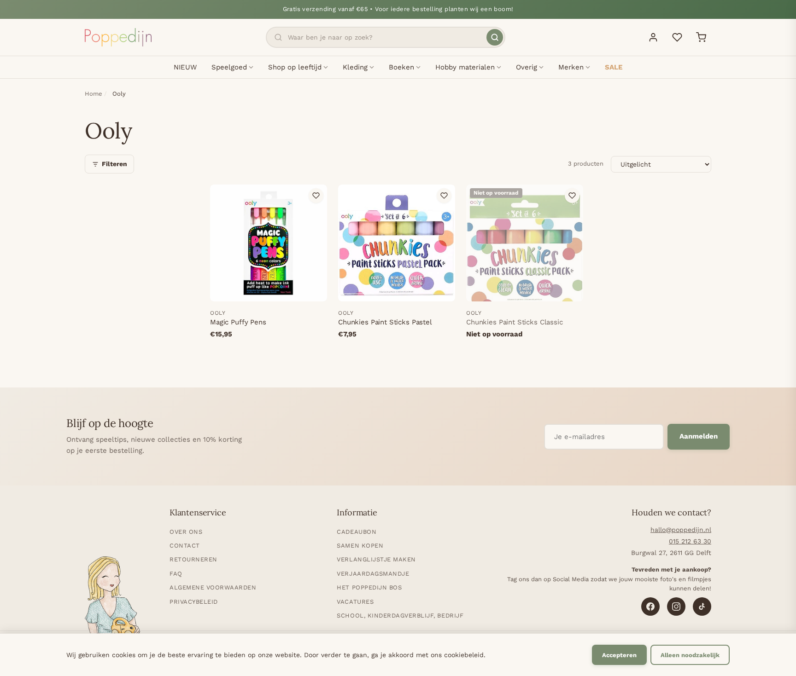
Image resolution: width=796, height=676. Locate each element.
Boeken (401, 67)
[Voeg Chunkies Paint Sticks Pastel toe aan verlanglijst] (444, 195)
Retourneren (193, 559)
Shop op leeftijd (295, 67)
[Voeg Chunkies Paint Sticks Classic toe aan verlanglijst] (572, 195)
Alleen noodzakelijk (690, 655)
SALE (613, 67)
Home (93, 93)
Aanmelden (698, 436)
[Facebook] (650, 606)
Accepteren (619, 655)
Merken (571, 67)
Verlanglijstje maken (376, 559)
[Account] (653, 37)
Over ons (186, 531)
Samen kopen (360, 545)
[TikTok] (702, 606)
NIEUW (185, 67)
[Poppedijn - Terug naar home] (118, 37)
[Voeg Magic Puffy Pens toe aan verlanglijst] (316, 195)
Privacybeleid (194, 601)
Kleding (355, 67)
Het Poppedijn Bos (369, 587)
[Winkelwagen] (701, 37)
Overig (526, 67)
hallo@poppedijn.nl (680, 529)
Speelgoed (229, 67)
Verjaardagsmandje (373, 573)
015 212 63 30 (690, 541)
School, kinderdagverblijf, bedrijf (400, 615)
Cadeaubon (356, 531)
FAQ (176, 573)
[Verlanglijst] (677, 37)
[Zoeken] (494, 37)
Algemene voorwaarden (213, 587)
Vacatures (355, 601)
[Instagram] (676, 606)
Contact (185, 545)
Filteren (114, 164)
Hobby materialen (465, 67)
